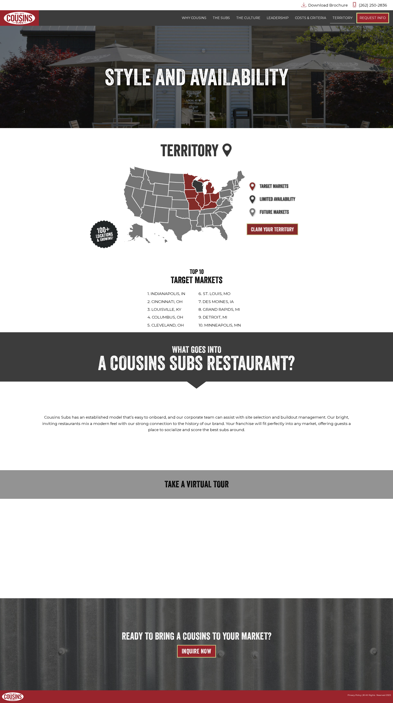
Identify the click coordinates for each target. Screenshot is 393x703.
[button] (369, 5)
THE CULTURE (248, 18)
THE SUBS (221, 18)
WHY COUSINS (194, 18)
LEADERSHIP (278, 18)
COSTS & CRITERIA (310, 18)
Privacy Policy (354, 695)
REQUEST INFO (373, 18)
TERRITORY (342, 18)
